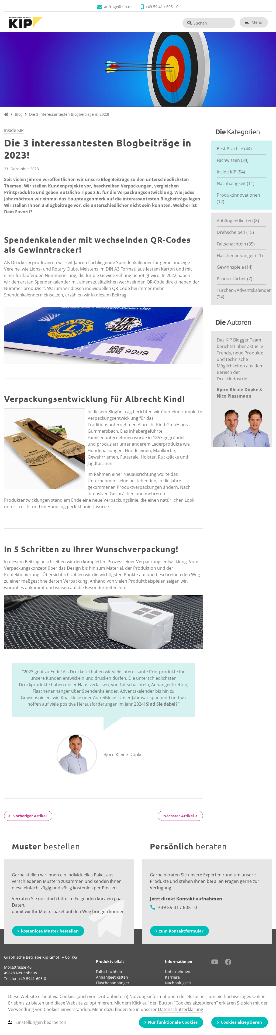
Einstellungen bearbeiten (40, 1022)
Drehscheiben (235, 232)
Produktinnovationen (238, 198)
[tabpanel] (138, 69)
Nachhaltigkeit (235, 183)
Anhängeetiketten (238, 221)
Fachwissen (233, 160)
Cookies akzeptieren (241, 1022)
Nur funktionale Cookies (173, 1022)
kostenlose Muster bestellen (50, 931)
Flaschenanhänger (240, 255)
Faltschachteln (236, 244)
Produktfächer (234, 279)
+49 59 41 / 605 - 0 (162, 6)
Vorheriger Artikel (30, 815)
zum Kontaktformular (181, 931)
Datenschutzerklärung (180, 1009)
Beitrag (119, 295)
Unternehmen (177, 971)
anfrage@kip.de (118, 6)
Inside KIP (14, 130)
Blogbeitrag (120, 412)
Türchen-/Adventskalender (241, 293)
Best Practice (234, 149)
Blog (19, 114)
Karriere (172, 977)
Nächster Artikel (178, 815)
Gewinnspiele (235, 267)
